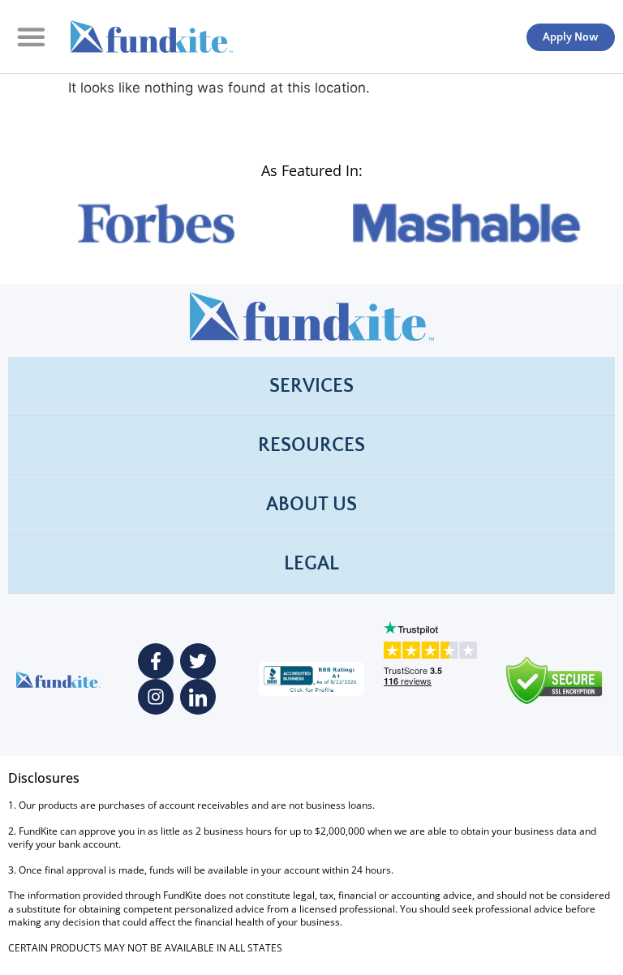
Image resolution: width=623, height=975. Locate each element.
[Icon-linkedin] (198, 697)
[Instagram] (156, 697)
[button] (31, 36)
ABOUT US (311, 504)
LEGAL (311, 563)
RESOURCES (311, 445)
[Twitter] (198, 661)
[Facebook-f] (156, 661)
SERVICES (311, 386)
